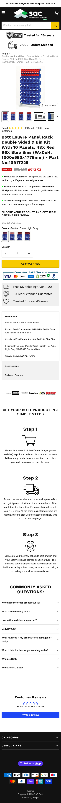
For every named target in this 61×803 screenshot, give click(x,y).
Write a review (30, 715)
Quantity (6, 247)
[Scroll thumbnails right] (56, 117)
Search (30, 791)
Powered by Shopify (30, 797)
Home (5, 53)
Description (11, 316)
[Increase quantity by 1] (29, 253)
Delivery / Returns (14, 375)
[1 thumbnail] (5, 117)
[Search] (55, 25)
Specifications (12, 366)
